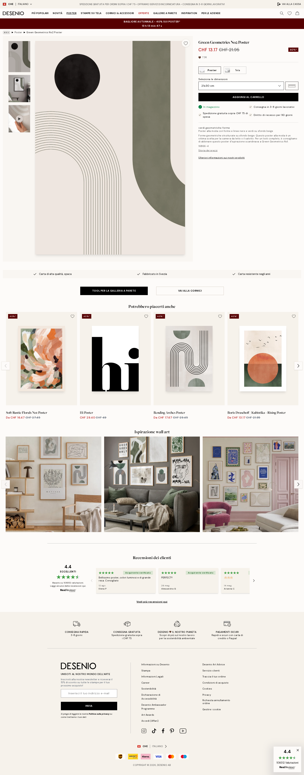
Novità (57, 13)
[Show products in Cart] (297, 13)
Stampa (145, 670)
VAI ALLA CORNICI (190, 290)
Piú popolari (40, 13)
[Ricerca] (282, 13)
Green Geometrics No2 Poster (44, 32)
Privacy (206, 694)
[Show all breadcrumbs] (6, 32)
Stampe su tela (91, 13)
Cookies (207, 688)
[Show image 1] (19, 56)
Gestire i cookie (211, 709)
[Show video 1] (19, 119)
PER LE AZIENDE (210, 13)
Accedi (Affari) (150, 720)
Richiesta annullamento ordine (216, 702)
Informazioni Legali (152, 676)
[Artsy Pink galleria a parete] (250, 484)
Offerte (143, 13)
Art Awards (147, 714)
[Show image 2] (19, 88)
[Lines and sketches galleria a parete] (53, 484)
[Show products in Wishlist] (289, 13)
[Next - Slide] (298, 366)
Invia (89, 705)
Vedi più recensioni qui (152, 601)
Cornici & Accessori (120, 13)
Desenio (162, 765)
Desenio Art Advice (213, 664)
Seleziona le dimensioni (213, 79)
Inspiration (189, 13)
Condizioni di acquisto (215, 682)
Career (145, 682)
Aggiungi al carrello (248, 97)
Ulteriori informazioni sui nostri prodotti (221, 157)
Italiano (23, 4)
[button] (291, 86)
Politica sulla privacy (99, 714)
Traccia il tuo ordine (214, 676)
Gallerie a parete (165, 13)
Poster (71, 13)
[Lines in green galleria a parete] (152, 484)
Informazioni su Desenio (155, 664)
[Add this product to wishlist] (186, 43)
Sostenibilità (148, 688)
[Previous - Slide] (5, 366)
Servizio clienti (211, 670)
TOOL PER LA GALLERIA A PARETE (114, 290)
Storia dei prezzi (208, 150)
